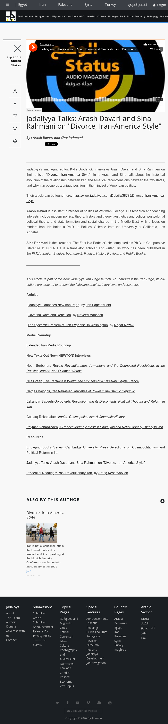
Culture (101, 16)
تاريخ (143, 633)
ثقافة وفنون (148, 628)
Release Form (42, 631)
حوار (143, 637)
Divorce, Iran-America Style (68, 174)
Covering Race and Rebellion (49, 315)
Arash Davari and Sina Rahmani (58, 137)
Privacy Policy (42, 636)
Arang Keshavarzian (113, 473)
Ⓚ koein (97, 718)
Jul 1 (28, 571)
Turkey (110, 4)
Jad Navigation (96, 663)
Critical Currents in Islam (67, 636)
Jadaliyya (11, 16)
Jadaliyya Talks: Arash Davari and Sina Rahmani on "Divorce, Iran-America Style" (93, 122)
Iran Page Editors (98, 305)
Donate (11, 626)
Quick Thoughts (96, 632)
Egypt (22, 4)
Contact (11, 640)
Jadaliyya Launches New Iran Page (53, 305)
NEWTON (92, 645)
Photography (115, 16)
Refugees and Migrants (48, 16)
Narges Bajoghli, (80, 391)
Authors (11, 622)
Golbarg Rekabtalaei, (75, 417)
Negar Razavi (124, 325)
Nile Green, (82, 381)
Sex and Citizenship (84, 16)
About (10, 613)
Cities (67, 16)
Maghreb (120, 649)
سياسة (145, 619)
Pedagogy (152, 16)
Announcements (97, 619)
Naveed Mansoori (90, 315)
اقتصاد (145, 623)
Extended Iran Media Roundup (48, 345)
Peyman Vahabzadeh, (94, 427)
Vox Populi (67, 686)
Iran (42, 4)
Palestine (65, 4)
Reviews (91, 641)
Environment (25, 16)
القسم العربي (137, 5)
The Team (13, 618)
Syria (88, 4)
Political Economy (134, 16)
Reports (91, 649)
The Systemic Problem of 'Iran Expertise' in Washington (68, 325)
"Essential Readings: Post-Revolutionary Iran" (59, 473)
